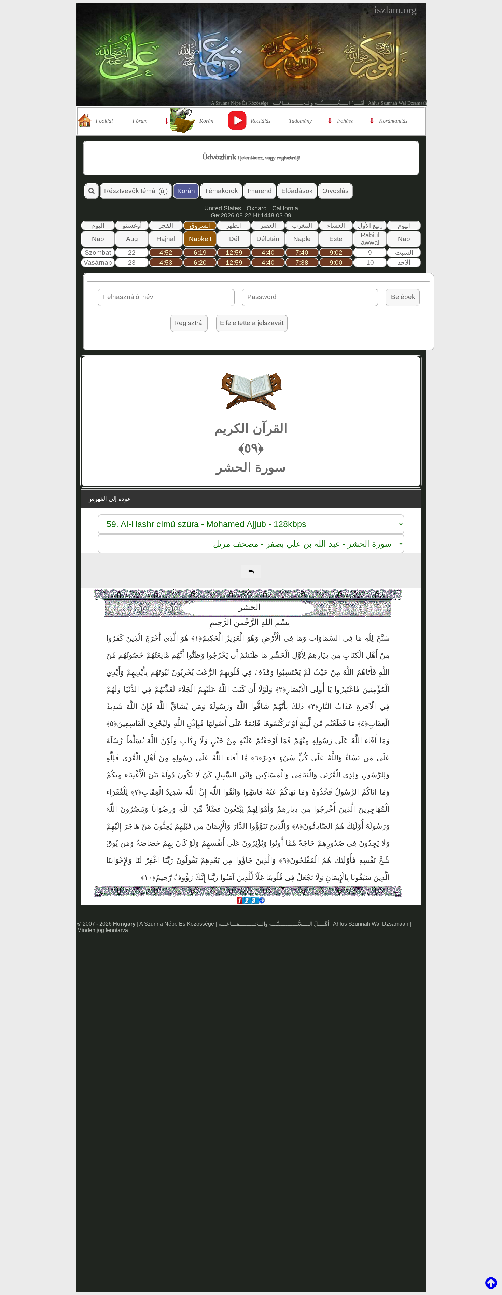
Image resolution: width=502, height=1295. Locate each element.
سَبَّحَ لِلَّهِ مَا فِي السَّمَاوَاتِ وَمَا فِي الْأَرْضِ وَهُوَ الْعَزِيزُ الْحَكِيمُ (296, 638)
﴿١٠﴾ (148, 877)
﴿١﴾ (195, 638)
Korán (206, 121)
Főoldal (104, 121)
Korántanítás (393, 121)
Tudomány (300, 121)
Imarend (260, 191)
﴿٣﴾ (311, 706)
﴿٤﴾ (361, 723)
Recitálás (260, 121)
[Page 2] (246, 902)
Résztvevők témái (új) (136, 191)
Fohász (345, 121)
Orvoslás (335, 191)
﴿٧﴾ (135, 792)
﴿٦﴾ (255, 757)
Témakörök (221, 191)
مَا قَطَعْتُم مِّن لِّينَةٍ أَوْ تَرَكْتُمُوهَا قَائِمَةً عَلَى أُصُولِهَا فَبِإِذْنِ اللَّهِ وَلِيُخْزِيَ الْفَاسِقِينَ (236, 723)
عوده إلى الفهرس (109, 499)
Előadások (297, 191)
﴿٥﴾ (111, 723)
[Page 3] (253, 902)
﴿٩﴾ (283, 860)
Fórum (140, 121)
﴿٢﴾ (279, 689)
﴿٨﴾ (296, 826)
